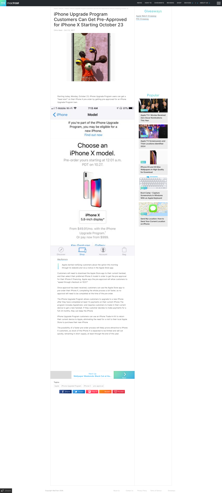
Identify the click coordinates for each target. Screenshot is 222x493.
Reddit (107, 392)
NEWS (139, 3)
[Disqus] (92, 456)
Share (67, 392)
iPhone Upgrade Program (71, 386)
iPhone (61, 8)
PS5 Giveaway (142, 19)
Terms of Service (156, 490)
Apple (56, 386)
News (67, 8)
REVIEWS (170, 3)
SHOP (179, 3)
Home (56, 8)
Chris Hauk (58, 30)
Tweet (81, 392)
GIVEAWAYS (159, 3)
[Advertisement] (93, 88)
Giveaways (171, 490)
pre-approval (98, 386)
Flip (89, 391)
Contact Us (129, 490)
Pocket (121, 392)
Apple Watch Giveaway (146, 16)
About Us (116, 490)
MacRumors (62, 259)
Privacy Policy (142, 490)
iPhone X (87, 386)
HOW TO (148, 3)
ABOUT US (204, 3)
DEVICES (187, 3)
